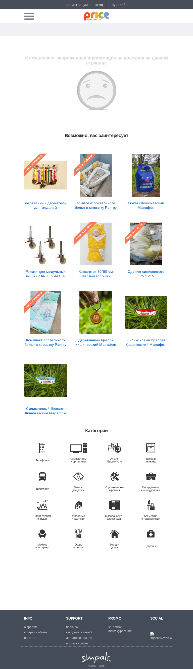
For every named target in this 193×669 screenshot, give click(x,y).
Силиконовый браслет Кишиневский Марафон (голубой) (45, 411)
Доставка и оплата (79, 638)
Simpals (96, 657)
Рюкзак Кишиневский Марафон (146, 205)
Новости (29, 638)
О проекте (31, 627)
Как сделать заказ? (79, 632)
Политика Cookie (77, 643)
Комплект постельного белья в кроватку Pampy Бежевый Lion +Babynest (95, 205)
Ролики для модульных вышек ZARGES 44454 (46, 274)
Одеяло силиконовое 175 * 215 (146, 274)
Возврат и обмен (35, 632)
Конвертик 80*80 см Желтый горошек (96, 274)
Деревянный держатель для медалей (45, 205)
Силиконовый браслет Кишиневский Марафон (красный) (146, 342)
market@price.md (120, 631)
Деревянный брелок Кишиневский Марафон (95, 342)
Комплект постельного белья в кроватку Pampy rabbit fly (46, 342)
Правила (72, 627)
